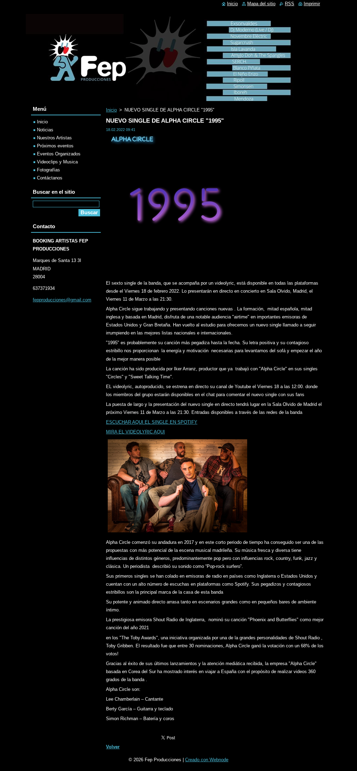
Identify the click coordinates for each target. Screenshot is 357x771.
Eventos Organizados (59, 153)
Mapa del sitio (261, 3)
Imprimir (312, 3)
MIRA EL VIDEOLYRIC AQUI (135, 431)
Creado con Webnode (206, 759)
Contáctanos (49, 177)
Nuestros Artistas (54, 137)
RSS (289, 3)
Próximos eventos (55, 145)
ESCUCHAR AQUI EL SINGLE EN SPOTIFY (151, 422)
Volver (113, 746)
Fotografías (48, 169)
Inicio (111, 110)
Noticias (45, 129)
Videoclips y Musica (57, 161)
